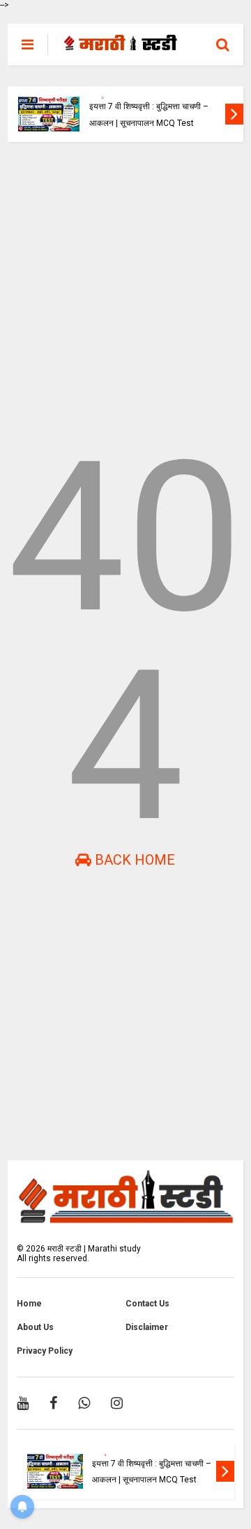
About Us (35, 1327)
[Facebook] (53, 1403)
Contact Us (147, 1303)
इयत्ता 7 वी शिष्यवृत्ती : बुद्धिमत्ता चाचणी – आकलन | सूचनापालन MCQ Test (148, 114)
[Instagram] (117, 1403)
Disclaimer (147, 1327)
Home (29, 1303)
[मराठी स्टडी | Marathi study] (121, 44)
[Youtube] (23, 1403)
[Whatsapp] (84, 1403)
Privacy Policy (45, 1351)
